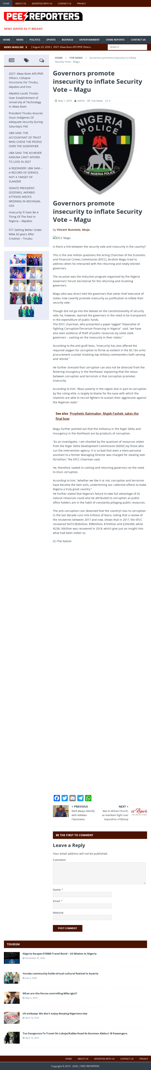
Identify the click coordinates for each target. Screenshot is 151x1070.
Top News (97, 100)
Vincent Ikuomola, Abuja (73, 229)
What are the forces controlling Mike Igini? (50, 993)
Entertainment (89, 39)
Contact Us (64, 3)
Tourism (13, 944)
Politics (34, 39)
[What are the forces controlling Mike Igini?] (12, 1001)
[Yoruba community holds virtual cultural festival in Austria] (12, 981)
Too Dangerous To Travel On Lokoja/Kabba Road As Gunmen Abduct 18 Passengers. (75, 1033)
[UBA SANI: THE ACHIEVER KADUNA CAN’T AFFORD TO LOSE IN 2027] (18, 285)
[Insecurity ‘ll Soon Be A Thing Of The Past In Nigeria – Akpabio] (34, 298)
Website (58, 913)
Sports (51, 39)
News (19, 39)
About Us (20, 3)
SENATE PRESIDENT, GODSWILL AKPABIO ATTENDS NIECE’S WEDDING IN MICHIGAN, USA (25, 197)
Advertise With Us (42, 3)
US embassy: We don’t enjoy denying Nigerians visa (55, 1013)
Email (57, 901)
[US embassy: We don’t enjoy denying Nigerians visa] (12, 1021)
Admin (81, 100)
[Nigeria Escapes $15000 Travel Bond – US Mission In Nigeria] (12, 961)
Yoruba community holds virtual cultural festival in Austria (60, 973)
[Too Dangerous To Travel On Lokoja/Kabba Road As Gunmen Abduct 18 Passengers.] (12, 1041)
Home (6, 3)
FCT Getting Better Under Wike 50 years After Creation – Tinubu (25, 234)
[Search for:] (127, 47)
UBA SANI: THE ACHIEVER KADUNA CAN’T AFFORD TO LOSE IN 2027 (25, 157)
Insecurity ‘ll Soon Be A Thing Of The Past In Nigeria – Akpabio (24, 216)
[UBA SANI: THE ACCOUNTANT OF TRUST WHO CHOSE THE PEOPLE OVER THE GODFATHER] (34, 273)
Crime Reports (115, 39)
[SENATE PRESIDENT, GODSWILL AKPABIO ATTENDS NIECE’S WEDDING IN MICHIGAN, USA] (18, 298)
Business (67, 39)
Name (57, 890)
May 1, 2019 (65, 100)
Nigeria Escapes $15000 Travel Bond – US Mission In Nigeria (60, 953)
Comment (59, 860)
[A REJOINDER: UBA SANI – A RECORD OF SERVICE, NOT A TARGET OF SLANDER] (34, 285)
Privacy (81, 3)
